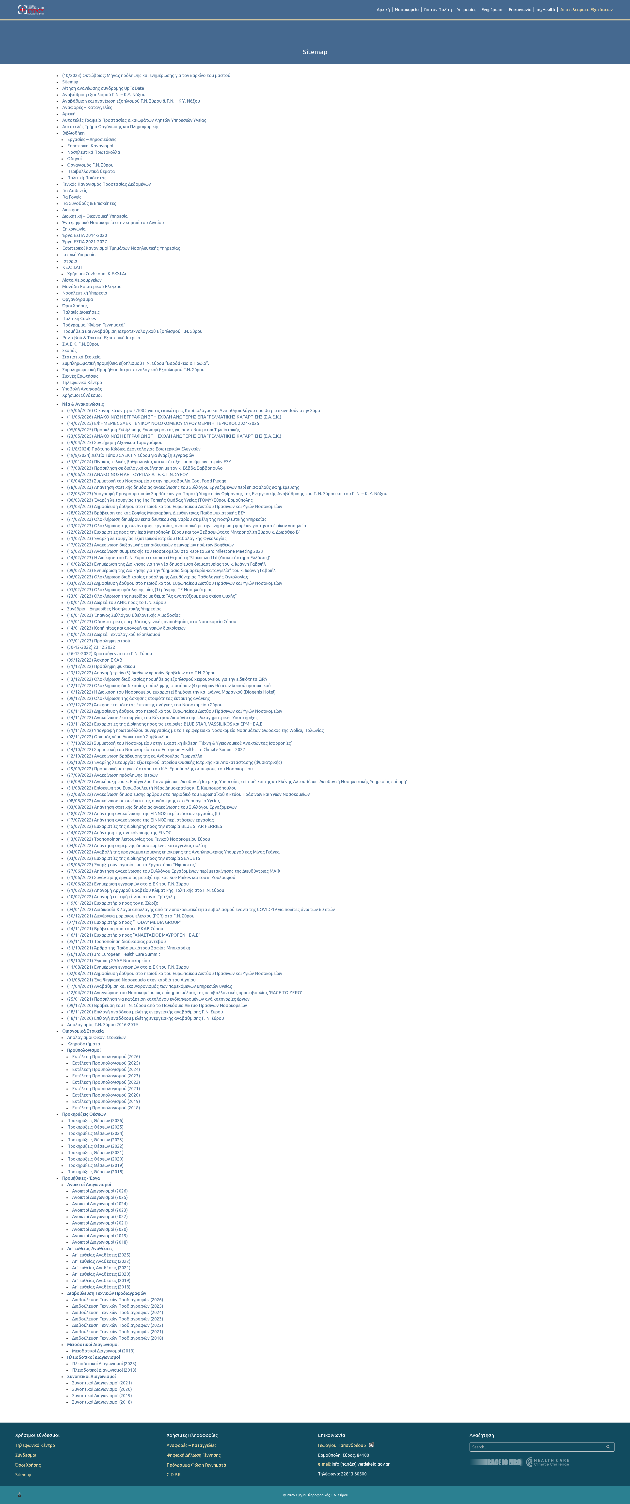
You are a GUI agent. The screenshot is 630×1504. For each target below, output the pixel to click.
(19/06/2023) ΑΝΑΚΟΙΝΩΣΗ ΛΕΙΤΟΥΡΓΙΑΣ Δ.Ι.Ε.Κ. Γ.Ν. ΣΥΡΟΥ (127, 474)
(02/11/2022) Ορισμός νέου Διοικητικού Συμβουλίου (118, 736)
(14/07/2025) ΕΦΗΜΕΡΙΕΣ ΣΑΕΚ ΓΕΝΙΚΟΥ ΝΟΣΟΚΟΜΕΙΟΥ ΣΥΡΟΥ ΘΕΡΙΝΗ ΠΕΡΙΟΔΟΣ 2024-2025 (163, 423)
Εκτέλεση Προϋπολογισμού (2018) (106, 1107)
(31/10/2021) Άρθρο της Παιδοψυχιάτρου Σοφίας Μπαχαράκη (128, 948)
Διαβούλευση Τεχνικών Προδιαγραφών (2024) (117, 1312)
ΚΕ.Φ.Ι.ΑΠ (72, 267)
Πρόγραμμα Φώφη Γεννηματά (196, 1465)
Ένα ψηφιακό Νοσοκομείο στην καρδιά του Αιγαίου (113, 222)
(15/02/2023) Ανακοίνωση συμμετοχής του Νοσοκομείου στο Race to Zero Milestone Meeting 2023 (165, 551)
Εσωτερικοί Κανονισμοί (90, 145)
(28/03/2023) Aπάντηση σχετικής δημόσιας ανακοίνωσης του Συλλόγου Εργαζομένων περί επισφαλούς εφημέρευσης (183, 487)
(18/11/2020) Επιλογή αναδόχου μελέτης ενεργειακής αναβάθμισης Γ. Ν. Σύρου (145, 1018)
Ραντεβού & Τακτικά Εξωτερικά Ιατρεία (101, 337)
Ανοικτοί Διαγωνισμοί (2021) (100, 1223)
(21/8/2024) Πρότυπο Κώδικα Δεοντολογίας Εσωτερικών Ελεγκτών (134, 449)
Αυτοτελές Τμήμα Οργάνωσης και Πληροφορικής (110, 126)
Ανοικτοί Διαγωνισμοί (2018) (100, 1242)
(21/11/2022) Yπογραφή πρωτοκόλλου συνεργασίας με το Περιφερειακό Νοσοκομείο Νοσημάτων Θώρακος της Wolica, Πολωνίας (195, 730)
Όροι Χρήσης (75, 305)
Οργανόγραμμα (77, 299)
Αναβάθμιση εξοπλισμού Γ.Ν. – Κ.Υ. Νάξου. (104, 94)
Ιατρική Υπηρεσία (79, 254)
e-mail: (324, 1464)
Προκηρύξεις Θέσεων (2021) (95, 1152)
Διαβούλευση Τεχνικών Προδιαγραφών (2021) (117, 1331)
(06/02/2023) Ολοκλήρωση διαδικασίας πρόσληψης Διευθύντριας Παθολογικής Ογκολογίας (157, 576)
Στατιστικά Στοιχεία (81, 357)
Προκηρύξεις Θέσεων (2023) (95, 1139)
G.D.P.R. (174, 1474)
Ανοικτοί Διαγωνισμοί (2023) (100, 1210)
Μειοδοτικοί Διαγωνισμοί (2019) (103, 1351)
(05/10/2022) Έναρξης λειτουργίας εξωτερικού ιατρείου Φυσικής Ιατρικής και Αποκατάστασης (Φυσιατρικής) (174, 762)
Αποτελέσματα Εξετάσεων (586, 9)
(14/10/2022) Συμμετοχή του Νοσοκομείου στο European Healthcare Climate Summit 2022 (156, 749)
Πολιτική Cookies (79, 318)
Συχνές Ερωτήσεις (80, 376)
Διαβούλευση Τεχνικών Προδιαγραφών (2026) (117, 1299)
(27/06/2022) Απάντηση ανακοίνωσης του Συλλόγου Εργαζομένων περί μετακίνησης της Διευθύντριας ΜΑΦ (173, 871)
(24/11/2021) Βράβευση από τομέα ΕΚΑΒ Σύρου (115, 928)
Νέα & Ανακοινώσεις (83, 404)
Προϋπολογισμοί (84, 1050)
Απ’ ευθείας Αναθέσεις (90, 1248)
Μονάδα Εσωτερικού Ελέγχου (92, 286)
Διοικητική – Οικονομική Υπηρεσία (95, 216)
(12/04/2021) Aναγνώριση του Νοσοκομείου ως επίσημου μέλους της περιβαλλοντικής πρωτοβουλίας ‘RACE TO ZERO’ (184, 992)
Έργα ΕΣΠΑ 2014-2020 (84, 235)
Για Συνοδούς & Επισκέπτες (89, 203)
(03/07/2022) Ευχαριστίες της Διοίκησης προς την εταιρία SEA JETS (133, 858)
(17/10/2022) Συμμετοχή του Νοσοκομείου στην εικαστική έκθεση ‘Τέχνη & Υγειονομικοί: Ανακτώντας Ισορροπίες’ (179, 743)
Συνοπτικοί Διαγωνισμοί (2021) (102, 1382)
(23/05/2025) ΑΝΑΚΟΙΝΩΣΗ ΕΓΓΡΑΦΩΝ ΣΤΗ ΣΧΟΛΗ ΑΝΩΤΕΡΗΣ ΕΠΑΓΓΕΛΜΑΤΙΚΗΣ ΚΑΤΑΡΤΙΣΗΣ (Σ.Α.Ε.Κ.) (174, 436)
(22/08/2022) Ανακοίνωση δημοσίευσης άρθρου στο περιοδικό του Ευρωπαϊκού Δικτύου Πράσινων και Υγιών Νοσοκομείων (188, 794)
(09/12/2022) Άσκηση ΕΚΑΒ (94, 660)
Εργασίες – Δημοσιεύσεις (91, 139)
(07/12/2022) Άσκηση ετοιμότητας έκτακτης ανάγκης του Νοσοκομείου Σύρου (144, 704)
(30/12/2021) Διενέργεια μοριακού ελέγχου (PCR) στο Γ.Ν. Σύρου (130, 916)
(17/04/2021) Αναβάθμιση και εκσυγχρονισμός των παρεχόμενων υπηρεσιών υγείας (149, 986)
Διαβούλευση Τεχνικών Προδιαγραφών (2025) (117, 1306)
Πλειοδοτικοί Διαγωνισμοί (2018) (104, 1370)
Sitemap (70, 81)
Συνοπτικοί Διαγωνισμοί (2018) (102, 1402)
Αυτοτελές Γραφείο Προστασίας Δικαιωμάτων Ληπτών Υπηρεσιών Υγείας (134, 120)
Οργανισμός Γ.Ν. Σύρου (90, 165)
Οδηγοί (74, 158)
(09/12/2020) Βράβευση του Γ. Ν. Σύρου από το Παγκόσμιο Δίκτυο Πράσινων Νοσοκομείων (157, 1005)
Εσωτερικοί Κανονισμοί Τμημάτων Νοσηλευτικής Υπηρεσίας (121, 248)
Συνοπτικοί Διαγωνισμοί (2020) (102, 1389)
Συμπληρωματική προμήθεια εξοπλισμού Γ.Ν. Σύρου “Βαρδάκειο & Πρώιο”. (135, 363)
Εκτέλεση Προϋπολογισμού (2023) (106, 1075)
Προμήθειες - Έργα (81, 1178)
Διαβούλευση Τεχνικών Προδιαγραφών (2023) (117, 1319)
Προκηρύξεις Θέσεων (84, 1114)
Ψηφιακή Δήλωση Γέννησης (194, 1455)
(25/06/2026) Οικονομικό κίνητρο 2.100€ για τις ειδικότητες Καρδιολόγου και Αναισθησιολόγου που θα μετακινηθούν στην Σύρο (193, 410)
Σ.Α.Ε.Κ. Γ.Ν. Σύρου (80, 344)
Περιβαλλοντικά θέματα (91, 171)
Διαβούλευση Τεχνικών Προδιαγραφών (106, 1293)
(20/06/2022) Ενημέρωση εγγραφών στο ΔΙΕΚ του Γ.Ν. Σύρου (128, 884)
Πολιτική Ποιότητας (87, 177)
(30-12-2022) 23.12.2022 (91, 647)
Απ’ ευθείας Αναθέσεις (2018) (101, 1287)
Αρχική (383, 9)
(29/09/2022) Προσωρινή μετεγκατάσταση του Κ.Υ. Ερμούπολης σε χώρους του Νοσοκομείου (160, 768)
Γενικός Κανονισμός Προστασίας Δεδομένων (106, 184)
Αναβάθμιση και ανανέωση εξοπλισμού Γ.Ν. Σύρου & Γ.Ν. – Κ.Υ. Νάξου (131, 101)
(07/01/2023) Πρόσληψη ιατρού (98, 640)
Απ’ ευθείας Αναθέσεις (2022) (101, 1261)
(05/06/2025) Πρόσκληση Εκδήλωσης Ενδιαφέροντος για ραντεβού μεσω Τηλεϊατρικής (153, 429)
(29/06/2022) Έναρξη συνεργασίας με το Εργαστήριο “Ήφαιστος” (132, 864)
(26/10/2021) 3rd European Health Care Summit (113, 954)
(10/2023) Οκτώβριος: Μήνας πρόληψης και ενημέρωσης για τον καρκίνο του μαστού (146, 75)
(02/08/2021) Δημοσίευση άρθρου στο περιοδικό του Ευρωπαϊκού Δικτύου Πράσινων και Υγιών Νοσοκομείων (174, 973)
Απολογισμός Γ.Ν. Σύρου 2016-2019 (102, 1024)
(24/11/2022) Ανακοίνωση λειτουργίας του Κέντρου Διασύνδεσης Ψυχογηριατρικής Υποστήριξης (162, 717)
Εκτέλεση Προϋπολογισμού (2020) (106, 1095)
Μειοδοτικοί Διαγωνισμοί (93, 1344)
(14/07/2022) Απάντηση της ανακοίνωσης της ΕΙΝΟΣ (119, 832)
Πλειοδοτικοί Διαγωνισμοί (93, 1357)
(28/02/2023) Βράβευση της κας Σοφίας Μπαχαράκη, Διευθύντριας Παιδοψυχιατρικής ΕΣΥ (156, 513)
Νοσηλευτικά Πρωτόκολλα (93, 152)
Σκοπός (69, 350)
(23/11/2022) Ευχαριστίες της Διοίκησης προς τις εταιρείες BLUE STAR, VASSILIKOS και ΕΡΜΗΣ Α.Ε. (165, 724)
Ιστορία (69, 261)
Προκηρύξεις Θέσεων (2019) (95, 1165)
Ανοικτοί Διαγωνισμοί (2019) (100, 1235)
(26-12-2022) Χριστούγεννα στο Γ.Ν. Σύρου (109, 653)
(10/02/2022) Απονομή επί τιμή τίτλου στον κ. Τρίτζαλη (121, 896)
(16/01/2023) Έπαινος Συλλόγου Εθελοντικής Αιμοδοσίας (124, 615)
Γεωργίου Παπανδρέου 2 (342, 1445)
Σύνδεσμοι (25, 1455)
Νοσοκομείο (407, 9)
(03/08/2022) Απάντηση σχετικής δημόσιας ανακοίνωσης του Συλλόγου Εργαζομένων (152, 807)
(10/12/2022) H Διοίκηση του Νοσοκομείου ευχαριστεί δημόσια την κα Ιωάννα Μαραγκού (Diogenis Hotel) (171, 692)
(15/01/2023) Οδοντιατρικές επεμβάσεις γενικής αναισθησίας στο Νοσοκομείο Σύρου (151, 621)
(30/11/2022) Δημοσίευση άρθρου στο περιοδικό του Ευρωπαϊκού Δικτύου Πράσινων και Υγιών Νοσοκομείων (174, 711)
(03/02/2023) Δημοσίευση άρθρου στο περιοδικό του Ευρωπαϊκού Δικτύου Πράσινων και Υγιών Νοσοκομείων (174, 583)
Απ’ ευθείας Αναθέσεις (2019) (101, 1280)
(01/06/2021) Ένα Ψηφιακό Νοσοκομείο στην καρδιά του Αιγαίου (131, 979)
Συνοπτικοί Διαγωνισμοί (91, 1376)
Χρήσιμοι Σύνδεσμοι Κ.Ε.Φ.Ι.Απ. (97, 273)
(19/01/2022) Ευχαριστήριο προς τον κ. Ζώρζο (112, 903)
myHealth (546, 9)
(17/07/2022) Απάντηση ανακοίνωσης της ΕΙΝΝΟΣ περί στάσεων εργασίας (140, 820)
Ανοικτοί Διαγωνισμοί (89, 1184)
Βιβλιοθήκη (73, 133)
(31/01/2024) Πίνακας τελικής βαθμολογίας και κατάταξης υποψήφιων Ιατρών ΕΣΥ (149, 461)
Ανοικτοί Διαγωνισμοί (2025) (100, 1197)
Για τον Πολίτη (438, 9)
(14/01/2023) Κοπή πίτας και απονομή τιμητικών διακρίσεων (126, 628)
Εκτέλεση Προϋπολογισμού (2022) (106, 1082)
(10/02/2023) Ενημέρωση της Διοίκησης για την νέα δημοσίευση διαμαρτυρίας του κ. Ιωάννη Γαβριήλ (166, 564)
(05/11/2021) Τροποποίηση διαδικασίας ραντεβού (116, 941)
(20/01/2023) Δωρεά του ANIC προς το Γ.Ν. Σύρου (116, 602)
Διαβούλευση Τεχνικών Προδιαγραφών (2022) (117, 1325)
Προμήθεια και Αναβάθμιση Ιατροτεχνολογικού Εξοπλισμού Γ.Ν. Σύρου (132, 331)
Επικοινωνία (520, 9)
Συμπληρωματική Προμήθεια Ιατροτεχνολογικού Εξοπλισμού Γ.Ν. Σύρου (133, 369)
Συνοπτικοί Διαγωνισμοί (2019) (102, 1395)
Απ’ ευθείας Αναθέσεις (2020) (101, 1274)
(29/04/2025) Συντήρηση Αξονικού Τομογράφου (114, 442)
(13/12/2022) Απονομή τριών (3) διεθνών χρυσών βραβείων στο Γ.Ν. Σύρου (141, 672)
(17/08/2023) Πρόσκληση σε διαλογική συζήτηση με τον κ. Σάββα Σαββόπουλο (145, 468)
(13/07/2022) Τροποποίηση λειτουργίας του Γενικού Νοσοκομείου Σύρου (138, 839)
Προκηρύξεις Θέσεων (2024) (95, 1133)
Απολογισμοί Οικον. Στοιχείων (96, 1037)
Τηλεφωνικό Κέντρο (82, 382)
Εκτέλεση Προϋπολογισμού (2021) (106, 1088)
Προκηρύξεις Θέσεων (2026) (95, 1120)
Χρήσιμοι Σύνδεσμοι (82, 395)
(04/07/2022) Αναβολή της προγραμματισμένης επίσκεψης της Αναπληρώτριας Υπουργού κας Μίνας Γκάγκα (173, 852)
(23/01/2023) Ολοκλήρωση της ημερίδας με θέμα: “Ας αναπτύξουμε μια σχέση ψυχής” (152, 596)
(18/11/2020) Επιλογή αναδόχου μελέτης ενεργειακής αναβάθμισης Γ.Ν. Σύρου (145, 1011)
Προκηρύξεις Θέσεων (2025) (95, 1127)
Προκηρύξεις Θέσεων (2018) (95, 1171)
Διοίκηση (70, 209)
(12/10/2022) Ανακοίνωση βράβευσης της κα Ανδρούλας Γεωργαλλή (134, 756)
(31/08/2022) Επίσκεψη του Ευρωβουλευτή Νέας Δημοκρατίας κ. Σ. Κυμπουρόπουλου (151, 788)
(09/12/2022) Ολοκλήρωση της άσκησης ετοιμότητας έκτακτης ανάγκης (138, 698)
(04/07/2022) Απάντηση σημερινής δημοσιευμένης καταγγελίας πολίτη (136, 845)
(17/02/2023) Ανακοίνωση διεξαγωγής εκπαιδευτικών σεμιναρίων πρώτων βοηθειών (150, 545)
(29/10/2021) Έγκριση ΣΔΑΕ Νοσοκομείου (108, 960)
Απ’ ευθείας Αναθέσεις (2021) (101, 1267)
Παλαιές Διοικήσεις (81, 312)
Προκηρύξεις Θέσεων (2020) (95, 1159)
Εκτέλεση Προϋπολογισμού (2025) (106, 1063)
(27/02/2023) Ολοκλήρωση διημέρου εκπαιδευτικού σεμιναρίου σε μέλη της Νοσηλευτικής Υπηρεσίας (167, 519)
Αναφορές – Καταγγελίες (87, 107)
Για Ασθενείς (74, 190)
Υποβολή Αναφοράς (82, 389)
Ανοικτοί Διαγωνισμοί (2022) (100, 1216)
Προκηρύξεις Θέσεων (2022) (95, 1146)
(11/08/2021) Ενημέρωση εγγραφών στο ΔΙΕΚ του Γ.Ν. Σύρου (128, 967)
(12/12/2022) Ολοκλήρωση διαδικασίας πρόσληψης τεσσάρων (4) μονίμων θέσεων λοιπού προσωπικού (169, 685)
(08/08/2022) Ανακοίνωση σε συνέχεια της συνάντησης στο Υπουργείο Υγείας (143, 800)
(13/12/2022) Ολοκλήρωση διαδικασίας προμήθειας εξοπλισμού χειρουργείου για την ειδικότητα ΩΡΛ (167, 679)
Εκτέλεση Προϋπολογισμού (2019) (106, 1101)
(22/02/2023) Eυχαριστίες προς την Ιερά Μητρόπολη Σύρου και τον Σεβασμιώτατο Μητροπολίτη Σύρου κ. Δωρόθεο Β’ (183, 532)
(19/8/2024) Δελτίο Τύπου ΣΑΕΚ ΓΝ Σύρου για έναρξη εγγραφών (130, 455)
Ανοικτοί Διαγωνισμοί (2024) (100, 1203)
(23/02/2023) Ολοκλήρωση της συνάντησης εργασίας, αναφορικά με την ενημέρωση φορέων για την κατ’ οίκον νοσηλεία (186, 525)
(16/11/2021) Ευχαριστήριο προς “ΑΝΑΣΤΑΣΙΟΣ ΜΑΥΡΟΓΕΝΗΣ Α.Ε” (133, 935)
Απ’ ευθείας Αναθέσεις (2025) (101, 1255)
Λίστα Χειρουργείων (82, 280)
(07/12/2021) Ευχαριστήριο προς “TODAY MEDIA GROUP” (124, 922)
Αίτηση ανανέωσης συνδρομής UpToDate (103, 88)
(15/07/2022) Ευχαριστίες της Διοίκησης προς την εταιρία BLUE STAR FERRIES (144, 826)
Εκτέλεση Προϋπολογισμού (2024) (106, 1069)
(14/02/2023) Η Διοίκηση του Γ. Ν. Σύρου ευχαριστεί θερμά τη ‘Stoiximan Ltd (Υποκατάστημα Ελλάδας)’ (168, 557)
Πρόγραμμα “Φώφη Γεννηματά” (93, 325)
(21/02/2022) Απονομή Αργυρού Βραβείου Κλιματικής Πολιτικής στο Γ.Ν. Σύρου (145, 890)
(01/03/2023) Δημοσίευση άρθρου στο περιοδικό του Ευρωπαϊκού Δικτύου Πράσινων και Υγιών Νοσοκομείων (174, 506)
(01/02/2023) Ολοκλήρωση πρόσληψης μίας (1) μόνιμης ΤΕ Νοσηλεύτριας (139, 589)
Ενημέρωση (493, 9)
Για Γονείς (71, 197)
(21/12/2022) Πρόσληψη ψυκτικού (101, 666)
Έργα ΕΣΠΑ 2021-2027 (84, 241)
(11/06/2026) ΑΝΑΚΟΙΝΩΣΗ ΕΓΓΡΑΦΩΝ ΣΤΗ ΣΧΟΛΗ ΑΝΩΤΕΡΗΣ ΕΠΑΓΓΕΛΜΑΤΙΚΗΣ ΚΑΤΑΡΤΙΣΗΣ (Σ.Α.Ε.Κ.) (174, 417)
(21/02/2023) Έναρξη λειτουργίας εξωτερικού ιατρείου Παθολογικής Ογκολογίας (147, 538)
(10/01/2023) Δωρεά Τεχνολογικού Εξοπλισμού (113, 634)
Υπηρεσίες (466, 9)
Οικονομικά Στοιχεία (83, 1031)
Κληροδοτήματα (83, 1043)
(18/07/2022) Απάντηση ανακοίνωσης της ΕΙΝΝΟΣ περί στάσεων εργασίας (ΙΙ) (143, 813)
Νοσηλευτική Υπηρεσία (84, 293)
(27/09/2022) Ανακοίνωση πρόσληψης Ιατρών (112, 775)
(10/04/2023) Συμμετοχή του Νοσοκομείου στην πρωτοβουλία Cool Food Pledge (146, 481)
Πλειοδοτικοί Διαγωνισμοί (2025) (104, 1363)
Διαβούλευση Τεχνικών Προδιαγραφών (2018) (117, 1338)
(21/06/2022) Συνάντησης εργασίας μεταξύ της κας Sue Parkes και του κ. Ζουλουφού (151, 877)
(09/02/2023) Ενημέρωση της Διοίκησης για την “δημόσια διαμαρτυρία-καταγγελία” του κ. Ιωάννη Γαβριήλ (171, 570)
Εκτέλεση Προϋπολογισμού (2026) (106, 1056)
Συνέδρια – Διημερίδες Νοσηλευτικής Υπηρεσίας (114, 608)
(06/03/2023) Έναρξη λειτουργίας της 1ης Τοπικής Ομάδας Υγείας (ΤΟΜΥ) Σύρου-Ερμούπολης (160, 500)
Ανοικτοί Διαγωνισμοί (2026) (100, 1191)
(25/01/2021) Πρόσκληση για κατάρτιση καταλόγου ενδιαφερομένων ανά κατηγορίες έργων (158, 999)
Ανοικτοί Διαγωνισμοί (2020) (100, 1229)
